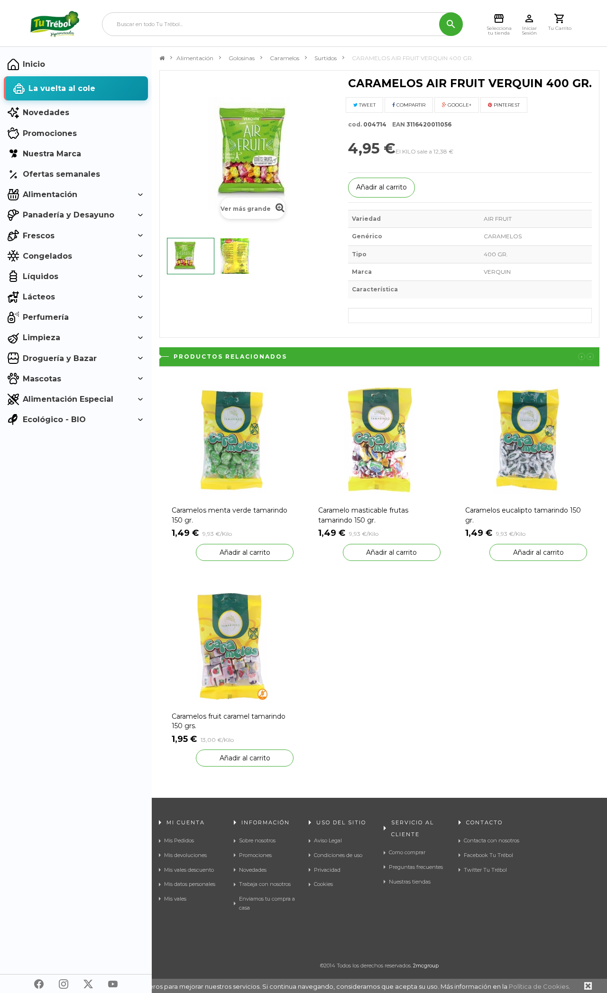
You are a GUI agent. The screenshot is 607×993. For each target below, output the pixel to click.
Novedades (253, 870)
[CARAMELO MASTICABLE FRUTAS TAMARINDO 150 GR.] (379, 439)
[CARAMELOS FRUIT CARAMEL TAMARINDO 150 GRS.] (232, 645)
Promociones (255, 855)
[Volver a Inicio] (162, 58)
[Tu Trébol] (54, 24)
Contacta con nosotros (491, 840)
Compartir (410, 105)
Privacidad (327, 870)
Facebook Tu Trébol (488, 855)
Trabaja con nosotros (265, 884)
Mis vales (175, 898)
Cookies (323, 884)
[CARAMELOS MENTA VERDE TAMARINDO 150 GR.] (232, 439)
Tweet (367, 105)
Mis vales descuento (189, 870)
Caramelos (284, 58)
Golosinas (242, 58)
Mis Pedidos (179, 840)
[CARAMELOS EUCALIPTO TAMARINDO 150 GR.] (526, 439)
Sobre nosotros (257, 840)
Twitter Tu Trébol (485, 870)
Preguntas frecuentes (416, 867)
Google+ (458, 105)
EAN (396, 124)
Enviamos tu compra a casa (267, 903)
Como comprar (407, 852)
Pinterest (506, 105)
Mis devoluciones (185, 855)
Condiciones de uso (338, 855)
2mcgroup (426, 965)
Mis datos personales (189, 884)
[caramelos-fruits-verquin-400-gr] (190, 256)
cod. (355, 124)
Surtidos (325, 58)
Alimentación (194, 58)
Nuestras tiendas (410, 881)
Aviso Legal (328, 840)
